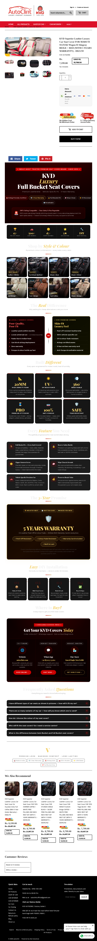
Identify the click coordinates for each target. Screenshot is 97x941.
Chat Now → (48, 663)
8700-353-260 (37, 879)
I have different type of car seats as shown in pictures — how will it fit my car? (48, 694)
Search (11, 920)
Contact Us (12, 901)
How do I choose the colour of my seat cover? (48, 709)
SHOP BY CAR (38, 24)
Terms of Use (51, 920)
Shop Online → (22, 663)
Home (10, 24)
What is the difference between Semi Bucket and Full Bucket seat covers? (48, 724)
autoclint (16, 929)
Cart (84, 13)
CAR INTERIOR (55, 24)
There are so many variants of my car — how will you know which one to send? (48, 701)
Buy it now (76, 130)
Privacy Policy (62, 920)
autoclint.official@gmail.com (40, 888)
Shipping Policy (39, 920)
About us (11, 912)
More (69, 24)
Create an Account (83, 7)
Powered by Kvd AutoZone (30, 929)
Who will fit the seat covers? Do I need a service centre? (48, 716)
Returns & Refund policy (24, 920)
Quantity (62, 73)
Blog (9, 909)
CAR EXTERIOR (13, 891)
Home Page (82, 920)
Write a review (11, 860)
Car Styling (12, 898)
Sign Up (84, 888)
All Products (23, 24)
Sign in (72, 7)
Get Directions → (74, 663)
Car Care (11, 894)
